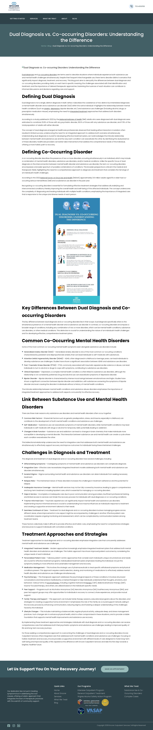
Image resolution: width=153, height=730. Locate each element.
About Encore (60, 693)
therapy (88, 583)
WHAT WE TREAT (49, 18)
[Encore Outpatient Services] (25, 6)
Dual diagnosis (28, 74)
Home (43, 46)
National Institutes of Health (70, 119)
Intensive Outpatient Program (91, 690)
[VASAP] (94, 711)
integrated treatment (78, 111)
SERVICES (34, 18)
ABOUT (64, 18)
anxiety (47, 108)
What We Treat (60, 699)
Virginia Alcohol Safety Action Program (94, 696)
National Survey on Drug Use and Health (56, 178)
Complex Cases (131, 696)
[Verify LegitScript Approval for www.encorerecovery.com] (81, 711)
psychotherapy (53, 583)
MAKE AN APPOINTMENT (115, 669)
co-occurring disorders (47, 74)
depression (55, 108)
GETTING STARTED (17, 18)
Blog (74, 18)
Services (57, 696)
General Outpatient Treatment (91, 693)
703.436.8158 (140, 6)
